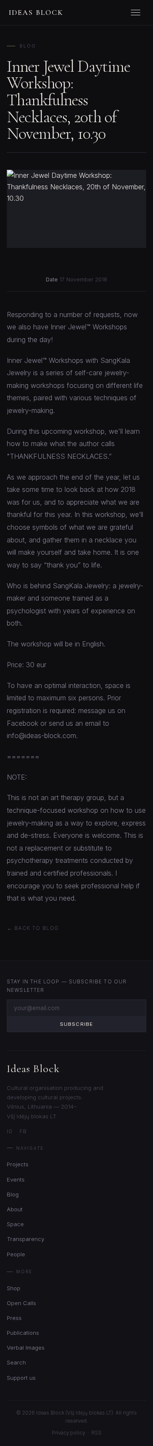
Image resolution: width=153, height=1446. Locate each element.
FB (23, 1131)
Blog (28, 46)
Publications (23, 1332)
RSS (96, 1433)
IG (10, 1131)
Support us (21, 1377)
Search (16, 1362)
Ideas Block (35, 12)
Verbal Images (26, 1347)
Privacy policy (68, 1433)
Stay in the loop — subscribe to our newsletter (67, 986)
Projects (17, 1164)
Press (14, 1317)
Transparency (25, 1238)
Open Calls (21, 1303)
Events (16, 1179)
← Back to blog (33, 928)
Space (15, 1224)
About (15, 1209)
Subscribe (76, 1024)
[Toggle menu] (136, 12)
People (16, 1254)
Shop (13, 1288)
